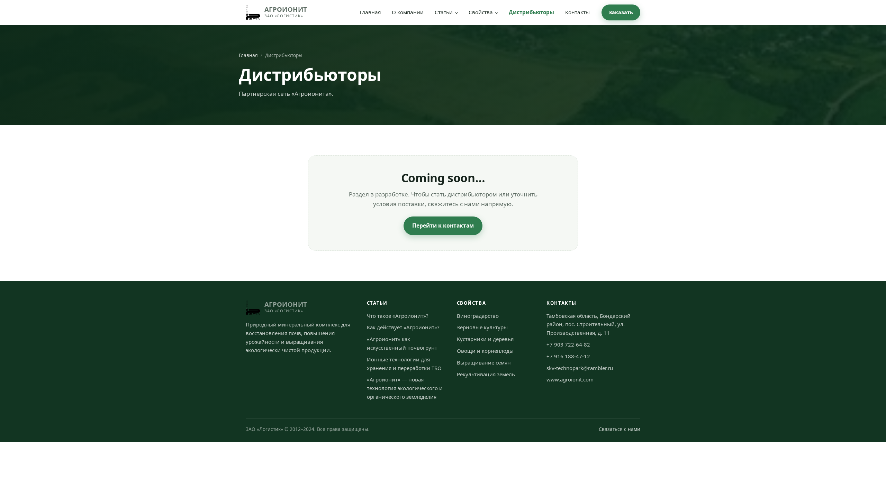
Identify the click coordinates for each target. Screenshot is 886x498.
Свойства (481, 12)
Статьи (444, 12)
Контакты (577, 12)
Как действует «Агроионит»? (403, 327)
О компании (408, 12)
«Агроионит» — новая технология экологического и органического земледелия (405, 388)
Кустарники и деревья (485, 338)
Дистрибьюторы (531, 12)
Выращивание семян (484, 362)
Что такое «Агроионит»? (397, 315)
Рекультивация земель (486, 374)
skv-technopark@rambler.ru (579, 368)
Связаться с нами (619, 429)
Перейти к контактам (443, 225)
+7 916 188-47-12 (568, 356)
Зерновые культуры (482, 327)
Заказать (621, 12)
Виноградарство (478, 315)
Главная (370, 12)
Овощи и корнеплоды (485, 350)
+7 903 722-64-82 (568, 344)
